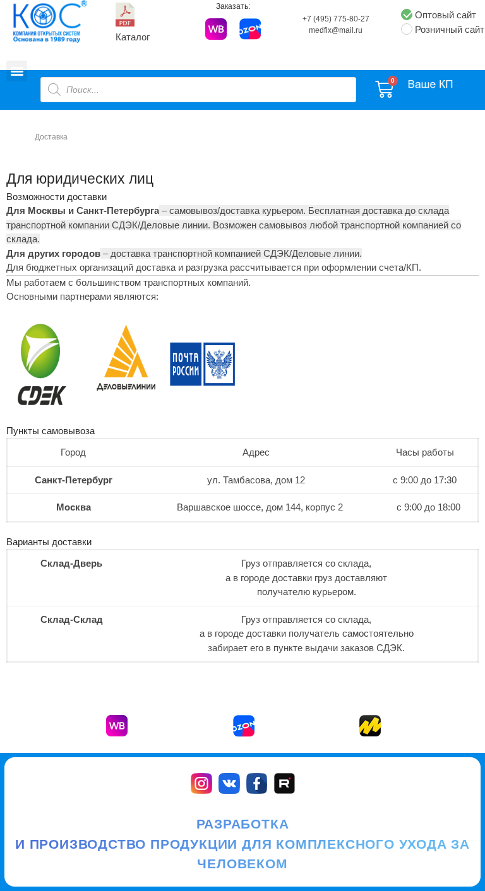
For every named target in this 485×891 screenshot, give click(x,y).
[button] (16, 71)
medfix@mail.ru (335, 30)
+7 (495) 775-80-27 (335, 19)
